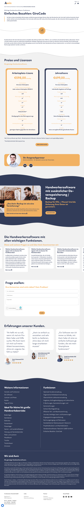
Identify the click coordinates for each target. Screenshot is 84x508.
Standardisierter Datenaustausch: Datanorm (57, 423)
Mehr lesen (8, 266)
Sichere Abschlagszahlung (51, 409)
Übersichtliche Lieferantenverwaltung (55, 397)
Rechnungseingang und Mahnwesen (54, 420)
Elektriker (7, 421)
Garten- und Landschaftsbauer (13, 429)
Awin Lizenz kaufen (42, 144)
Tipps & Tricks (8, 403)
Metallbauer (8, 437)
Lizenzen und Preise (10, 397)
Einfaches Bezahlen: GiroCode (52, 431)
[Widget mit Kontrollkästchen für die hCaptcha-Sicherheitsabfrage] (14, 308)
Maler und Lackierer (10, 435)
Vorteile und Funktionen (11, 6)
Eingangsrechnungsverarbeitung (53, 417)
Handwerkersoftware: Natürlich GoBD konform (58, 428)
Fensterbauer (8, 423)
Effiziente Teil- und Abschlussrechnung (55, 412)
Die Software (8, 395)
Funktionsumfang (19, 6)
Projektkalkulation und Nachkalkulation (55, 426)
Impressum (26, 496)
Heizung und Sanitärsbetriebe (13, 432)
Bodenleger (7, 415)
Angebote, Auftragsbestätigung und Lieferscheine (58, 400)
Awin (5, 6)
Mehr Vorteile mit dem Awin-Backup (16, 213)
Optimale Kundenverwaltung (52, 392)
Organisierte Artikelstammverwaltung (55, 395)
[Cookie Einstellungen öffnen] (2, 506)
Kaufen (6, 400)
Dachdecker (8, 418)
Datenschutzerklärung (28, 498)
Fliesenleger (8, 426)
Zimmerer (7, 446)
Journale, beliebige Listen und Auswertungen (57, 414)
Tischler (6, 440)
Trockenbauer (8, 443)
